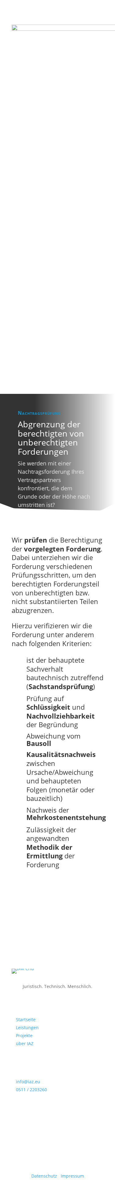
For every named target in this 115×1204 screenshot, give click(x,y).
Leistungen (27, 1027)
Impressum (72, 1176)
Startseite (26, 1019)
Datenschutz (44, 1176)
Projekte (24, 1035)
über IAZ (24, 1043)
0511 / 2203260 (31, 1089)
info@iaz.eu (28, 1081)
